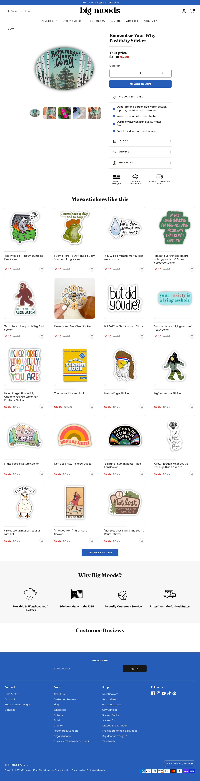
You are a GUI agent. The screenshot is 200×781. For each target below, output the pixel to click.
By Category (97, 21)
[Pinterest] (174, 693)
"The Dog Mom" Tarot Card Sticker (70, 532)
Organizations (62, 736)
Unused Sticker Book (114, 725)
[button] (192, 11)
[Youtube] (164, 693)
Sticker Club (109, 720)
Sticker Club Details (96, 770)
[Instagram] (158, 693)
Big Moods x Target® (114, 736)
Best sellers (109, 699)
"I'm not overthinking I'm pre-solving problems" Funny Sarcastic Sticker (172, 259)
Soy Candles (109, 710)
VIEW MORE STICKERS (100, 552)
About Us (149, 21)
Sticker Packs (110, 715)
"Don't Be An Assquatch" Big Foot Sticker (24, 328)
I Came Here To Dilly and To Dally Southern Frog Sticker (74, 257)
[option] (100, 2)
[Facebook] (153, 693)
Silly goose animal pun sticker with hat (22, 532)
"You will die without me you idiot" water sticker (124, 257)
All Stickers (47, 21)
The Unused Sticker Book (69, 393)
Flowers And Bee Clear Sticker (72, 326)
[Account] (184, 11)
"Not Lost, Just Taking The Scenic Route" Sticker (124, 532)
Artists (58, 720)
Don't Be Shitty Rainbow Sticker (73, 464)
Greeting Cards (72, 21)
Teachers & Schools (66, 731)
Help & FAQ (12, 694)
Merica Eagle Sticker (116, 393)
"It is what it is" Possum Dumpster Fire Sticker (24, 257)
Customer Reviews (65, 699)
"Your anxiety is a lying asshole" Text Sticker (173, 328)
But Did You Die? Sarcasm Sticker (124, 326)
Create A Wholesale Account (71, 741)
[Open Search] (8, 11)
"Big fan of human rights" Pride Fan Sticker (122, 465)
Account (10, 699)
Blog (56, 704)
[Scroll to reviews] (140, 46)
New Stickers (110, 694)
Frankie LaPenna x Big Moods (119, 731)
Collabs (58, 715)
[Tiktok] (169, 693)
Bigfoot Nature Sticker (167, 393)
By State (116, 21)
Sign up (134, 668)
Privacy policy (78, 770)
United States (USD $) (178, 763)
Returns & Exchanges (18, 704)
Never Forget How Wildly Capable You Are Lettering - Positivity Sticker (21, 397)
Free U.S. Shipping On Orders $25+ (100, 2)
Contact (10, 710)
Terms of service (62, 770)
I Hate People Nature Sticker (21, 464)
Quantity (114, 65)
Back (11, 28)
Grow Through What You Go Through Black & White (171, 465)
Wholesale (132, 21)
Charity (58, 725)
